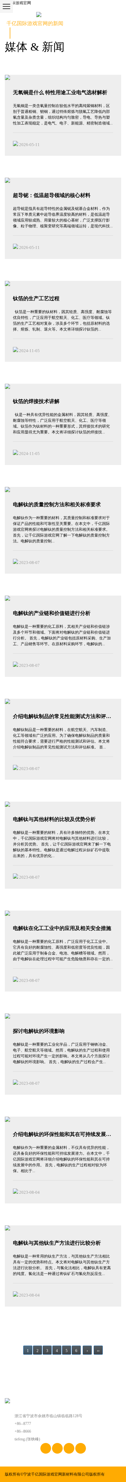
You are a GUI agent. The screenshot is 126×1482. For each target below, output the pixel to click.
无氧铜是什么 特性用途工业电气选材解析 (60, 92)
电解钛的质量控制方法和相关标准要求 (57, 504)
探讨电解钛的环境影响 (39, 1031)
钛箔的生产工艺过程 (36, 298)
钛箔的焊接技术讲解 (36, 401)
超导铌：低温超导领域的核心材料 (51, 195)
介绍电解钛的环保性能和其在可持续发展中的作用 (62, 1134)
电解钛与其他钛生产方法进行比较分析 (57, 1243)
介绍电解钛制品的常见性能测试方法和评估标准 (62, 717)
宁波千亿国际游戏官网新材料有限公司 (56, 1474)
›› (98, 1351)
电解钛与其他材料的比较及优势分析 (54, 819)
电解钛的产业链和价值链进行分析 (51, 613)
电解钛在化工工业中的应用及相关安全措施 (62, 928)
